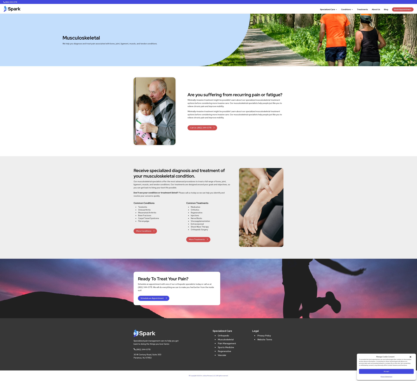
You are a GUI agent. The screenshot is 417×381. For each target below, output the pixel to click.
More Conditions (143, 231)
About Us (376, 10)
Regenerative (224, 351)
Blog (386, 10)
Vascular (222, 355)
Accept (386, 371)
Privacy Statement (386, 377)
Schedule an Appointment (152, 298)
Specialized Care (327, 10)
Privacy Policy (264, 335)
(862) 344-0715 (143, 349)
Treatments (362, 10)
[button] (410, 357)
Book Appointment (402, 9)
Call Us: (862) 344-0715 (200, 127)
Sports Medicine (226, 347)
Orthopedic (223, 335)
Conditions (346, 10)
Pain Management (227, 343)
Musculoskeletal (226, 339)
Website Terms (264, 339)
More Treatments (197, 239)
